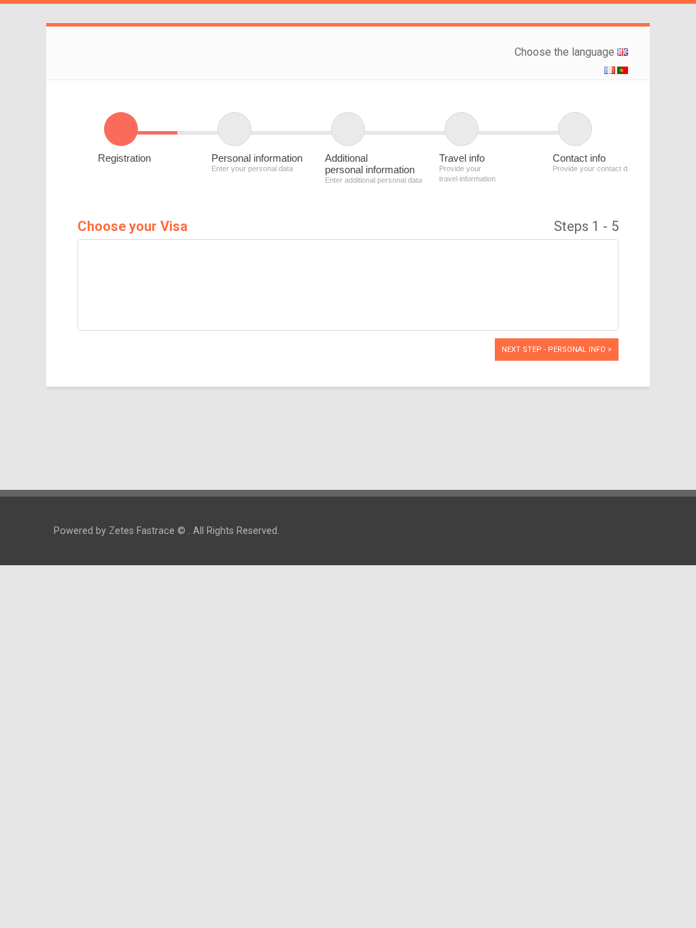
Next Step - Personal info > (557, 349)
